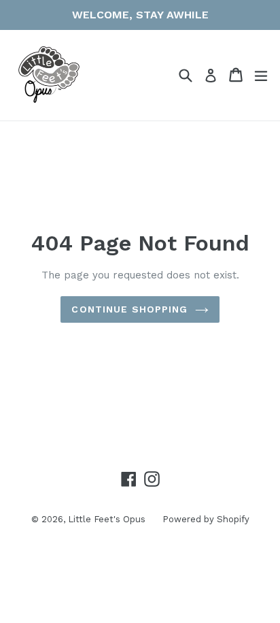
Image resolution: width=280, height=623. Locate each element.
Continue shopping (129, 309)
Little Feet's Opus (106, 519)
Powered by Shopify (205, 519)
